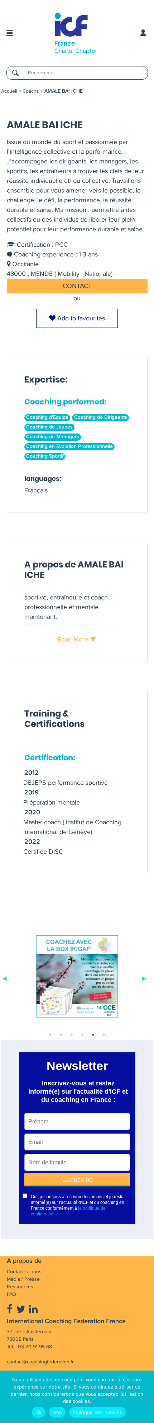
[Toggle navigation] (9, 33)
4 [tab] (82, 1034)
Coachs (31, 91)
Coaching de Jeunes (49, 427)
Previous (4, 977)
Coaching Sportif (44, 456)
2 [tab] (60, 1034)
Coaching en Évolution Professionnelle (69, 446)
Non (57, 1412)
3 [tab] (71, 1034)
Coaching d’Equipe (47, 417)
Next (144, 977)
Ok (38, 1412)
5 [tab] (93, 1034)
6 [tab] (103, 1034)
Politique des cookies (97, 1412)
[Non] (145, 1396)
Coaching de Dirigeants (100, 417)
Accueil (9, 91)
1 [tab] (50, 1034)
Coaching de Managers (52, 436)
